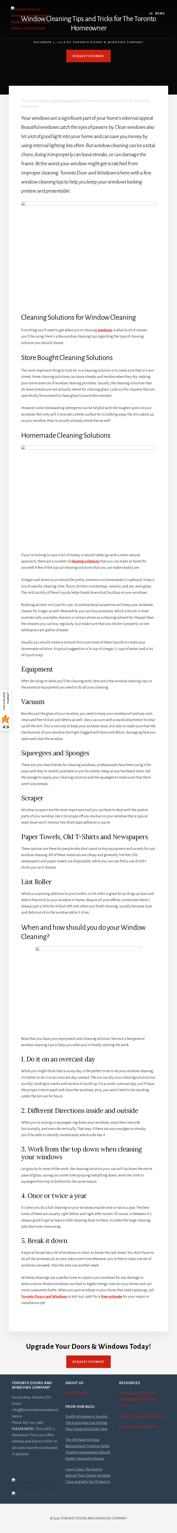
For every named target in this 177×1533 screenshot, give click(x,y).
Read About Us (76, 1393)
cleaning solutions (85, 561)
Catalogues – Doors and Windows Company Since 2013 (138, 1399)
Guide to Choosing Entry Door (142, 1416)
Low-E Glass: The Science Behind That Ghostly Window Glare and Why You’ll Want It (88, 1476)
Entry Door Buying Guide (138, 1427)
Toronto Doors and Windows (44, 1297)
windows (105, 330)
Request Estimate (88, 1361)
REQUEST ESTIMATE (88, 56)
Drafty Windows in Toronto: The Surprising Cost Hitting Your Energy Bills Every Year (86, 1423)
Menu (160, 13)
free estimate (111, 1297)
